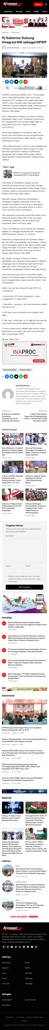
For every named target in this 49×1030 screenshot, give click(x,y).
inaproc (38, 4)
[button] (25, 82)
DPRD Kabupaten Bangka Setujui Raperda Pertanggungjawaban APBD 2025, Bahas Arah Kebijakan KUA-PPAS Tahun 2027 (21, 766)
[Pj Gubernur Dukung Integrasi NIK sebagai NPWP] (24, 77)
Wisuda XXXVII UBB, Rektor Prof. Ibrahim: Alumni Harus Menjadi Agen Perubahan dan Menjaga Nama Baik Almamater (23, 752)
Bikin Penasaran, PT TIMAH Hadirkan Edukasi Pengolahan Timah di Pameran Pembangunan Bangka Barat (27, 676)
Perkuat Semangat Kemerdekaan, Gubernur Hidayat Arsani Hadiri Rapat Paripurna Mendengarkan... (35, 508)
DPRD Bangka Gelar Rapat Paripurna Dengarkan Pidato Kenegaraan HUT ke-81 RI (21, 729)
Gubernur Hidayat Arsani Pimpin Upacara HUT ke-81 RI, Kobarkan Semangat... (12, 507)
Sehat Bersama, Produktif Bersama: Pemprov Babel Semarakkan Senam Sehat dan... (12, 451)
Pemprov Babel (25, 370)
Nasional (5, 968)
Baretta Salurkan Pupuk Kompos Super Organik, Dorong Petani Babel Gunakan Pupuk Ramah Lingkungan (27, 624)
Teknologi (28, 983)
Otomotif (28, 973)
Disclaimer (10, 1017)
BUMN (36, 11)
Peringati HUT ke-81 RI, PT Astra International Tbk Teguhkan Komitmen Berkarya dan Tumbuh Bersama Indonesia (36, 820)
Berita (28, 11)
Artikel (4, 978)
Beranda (19, 11)
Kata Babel (6, 1005)
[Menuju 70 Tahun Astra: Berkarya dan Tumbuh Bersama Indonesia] (13, 813)
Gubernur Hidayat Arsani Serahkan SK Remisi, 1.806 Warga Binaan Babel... (35, 479)
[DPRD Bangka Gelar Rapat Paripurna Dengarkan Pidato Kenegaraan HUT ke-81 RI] (24, 724)
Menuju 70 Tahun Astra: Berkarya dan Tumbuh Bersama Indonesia (11, 818)
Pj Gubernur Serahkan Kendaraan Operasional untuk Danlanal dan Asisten (11, 417)
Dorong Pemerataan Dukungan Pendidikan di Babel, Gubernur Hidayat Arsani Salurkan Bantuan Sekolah (27, 662)
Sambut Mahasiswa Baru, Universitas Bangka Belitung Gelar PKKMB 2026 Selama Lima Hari (24, 740)
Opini (4, 973)
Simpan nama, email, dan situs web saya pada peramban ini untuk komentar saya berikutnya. (24, 579)
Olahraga (28, 978)
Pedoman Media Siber (34, 1017)
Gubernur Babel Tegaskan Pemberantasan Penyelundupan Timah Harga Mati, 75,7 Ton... (12, 479)
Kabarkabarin (7, 1000)
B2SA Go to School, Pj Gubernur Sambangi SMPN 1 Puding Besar (27, 174)
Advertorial (8, 11)
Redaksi (25, 1020)
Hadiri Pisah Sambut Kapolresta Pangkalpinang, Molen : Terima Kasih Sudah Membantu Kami (35, 417)
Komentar (10, 536)
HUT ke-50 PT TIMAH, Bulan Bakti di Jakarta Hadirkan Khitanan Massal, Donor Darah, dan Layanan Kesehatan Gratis (36, 846)
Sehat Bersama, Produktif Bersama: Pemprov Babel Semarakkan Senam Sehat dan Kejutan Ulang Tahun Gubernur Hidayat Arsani (26, 638)
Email (28, 566)
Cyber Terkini (30, 1000)
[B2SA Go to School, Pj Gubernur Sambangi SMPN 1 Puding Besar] (7, 177)
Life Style (5, 983)
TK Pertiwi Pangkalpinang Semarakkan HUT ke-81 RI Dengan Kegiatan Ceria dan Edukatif (27, 650)
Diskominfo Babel (10, 370)
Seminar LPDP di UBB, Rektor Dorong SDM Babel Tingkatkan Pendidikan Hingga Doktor (22, 779)
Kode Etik (20, 1017)
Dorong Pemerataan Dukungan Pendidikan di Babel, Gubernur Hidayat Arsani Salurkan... (35, 451)
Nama (9, 566)
